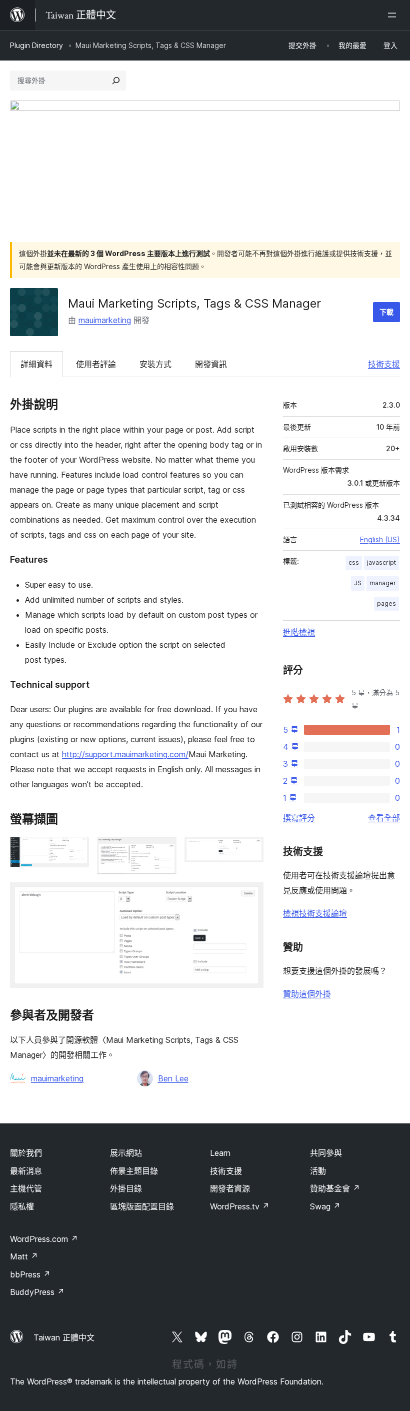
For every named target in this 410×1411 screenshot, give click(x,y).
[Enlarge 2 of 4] (163, 850)
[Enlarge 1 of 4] (75, 850)
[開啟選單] (394, 15)
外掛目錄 (126, 1188)
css (353, 562)
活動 (318, 1171)
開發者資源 (230, 1188)
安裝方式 (156, 364)
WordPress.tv (240, 1206)
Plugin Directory (36, 45)
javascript (381, 562)
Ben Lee (173, 1078)
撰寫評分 (299, 818)
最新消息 (26, 1171)
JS (358, 583)
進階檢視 (299, 632)
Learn (220, 1153)
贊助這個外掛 (307, 994)
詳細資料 (36, 364)
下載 (387, 312)
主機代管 (26, 1188)
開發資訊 (211, 364)
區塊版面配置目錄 (142, 1206)
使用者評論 (96, 364)
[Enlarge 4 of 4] (250, 896)
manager (383, 583)
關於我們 (26, 1153)
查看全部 (384, 818)
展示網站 (126, 1153)
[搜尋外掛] (116, 81)
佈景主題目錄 (134, 1171)
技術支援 (384, 364)
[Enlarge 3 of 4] (250, 850)
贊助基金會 (335, 1188)
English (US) (380, 539)
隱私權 (22, 1206)
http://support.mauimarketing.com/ (125, 754)
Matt (24, 1256)
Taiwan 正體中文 (64, 1337)
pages (386, 603)
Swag (325, 1206)
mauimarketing (104, 320)
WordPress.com (44, 1239)
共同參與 (326, 1153)
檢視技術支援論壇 (315, 913)
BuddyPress (37, 1292)
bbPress (30, 1274)
